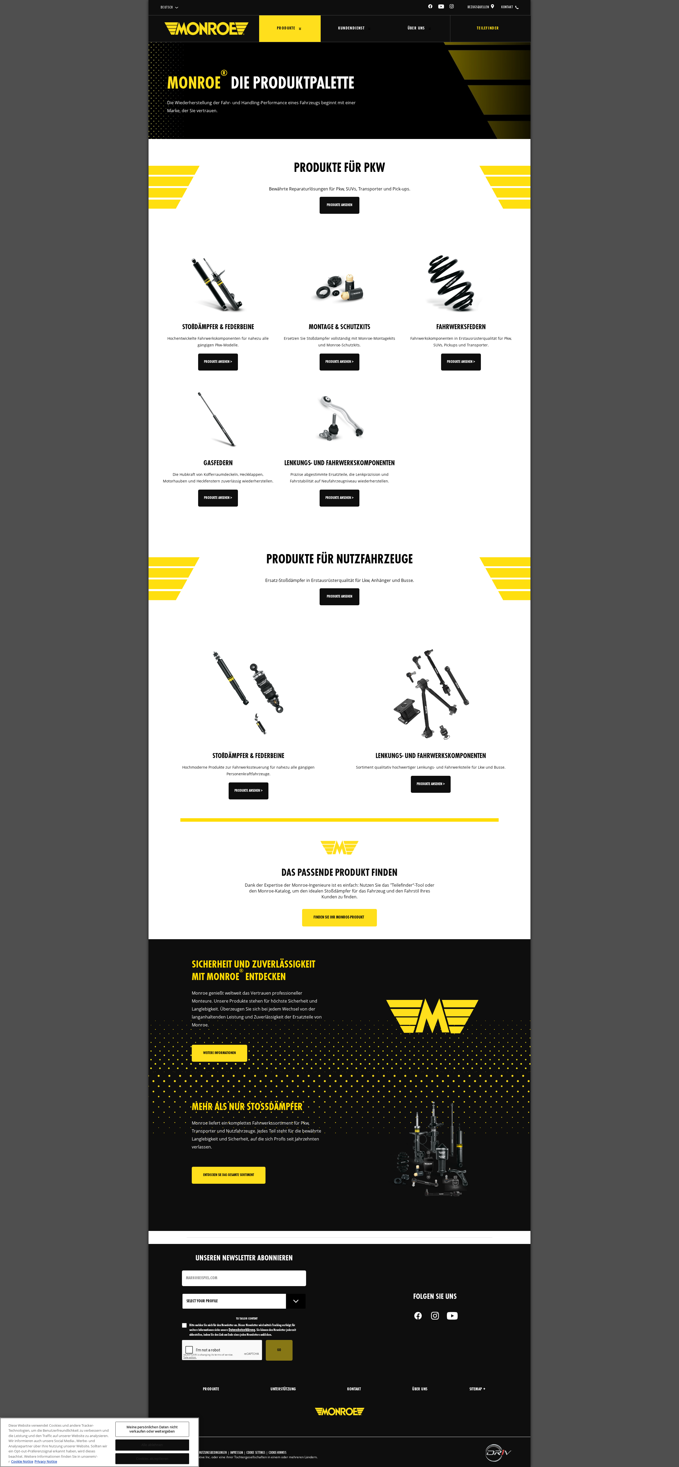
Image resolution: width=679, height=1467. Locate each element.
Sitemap (475, 1389)
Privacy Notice (45, 1461)
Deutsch (167, 7)
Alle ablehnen (152, 1444)
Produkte (286, 29)
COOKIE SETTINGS (255, 1453)
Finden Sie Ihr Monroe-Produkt (339, 918)
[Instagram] (452, 7)
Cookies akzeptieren (152, 1458)
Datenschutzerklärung (242, 1330)
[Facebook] (430, 7)
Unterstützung (283, 1389)
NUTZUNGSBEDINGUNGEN (213, 1453)
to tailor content (247, 1318)
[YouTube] (441, 7)
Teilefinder (488, 29)
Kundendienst (351, 29)
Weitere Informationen (219, 1053)
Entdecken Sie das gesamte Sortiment (228, 1175)
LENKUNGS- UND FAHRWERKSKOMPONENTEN (339, 463)
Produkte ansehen (339, 205)
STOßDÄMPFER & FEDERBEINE (218, 327)
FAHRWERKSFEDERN (461, 327)
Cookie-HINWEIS (277, 1453)
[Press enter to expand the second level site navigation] (300, 29)
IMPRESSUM (236, 1453)
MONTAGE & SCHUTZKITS (339, 327)
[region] (99, 1442)
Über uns (416, 29)
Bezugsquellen (478, 7)
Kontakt (507, 7)
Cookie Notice (22, 1461)
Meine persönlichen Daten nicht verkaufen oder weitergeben (152, 1429)
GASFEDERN (218, 463)
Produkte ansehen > (218, 362)
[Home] (206, 28)
